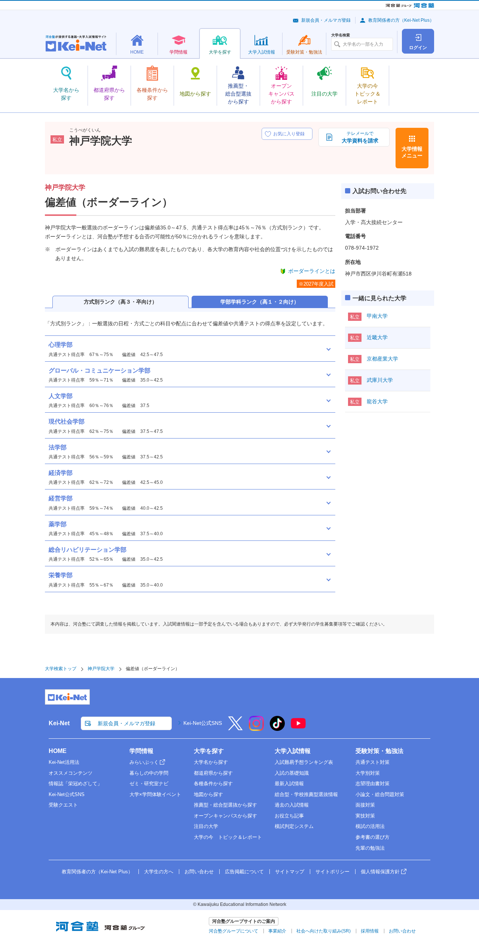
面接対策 (365, 805)
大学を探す (209, 751)
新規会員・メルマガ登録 (326, 20)
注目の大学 (206, 826)
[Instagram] (256, 728)
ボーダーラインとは (311, 271)
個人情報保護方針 (380, 871)
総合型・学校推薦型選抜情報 (306, 794)
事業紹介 (277, 931)
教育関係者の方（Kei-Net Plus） (401, 20)
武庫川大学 (380, 380)
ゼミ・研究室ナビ (148, 783)
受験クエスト (63, 805)
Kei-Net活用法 (64, 762)
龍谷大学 (377, 401)
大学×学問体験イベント (155, 794)
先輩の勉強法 (370, 848)
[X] (235, 728)
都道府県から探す (213, 773)
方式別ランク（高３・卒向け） (120, 302)
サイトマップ (289, 871)
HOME (58, 751)
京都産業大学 (382, 359)
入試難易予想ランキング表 (304, 762)
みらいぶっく (144, 762)
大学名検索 (340, 35)
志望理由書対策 (373, 783)
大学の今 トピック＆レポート (228, 837)
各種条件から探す (213, 783)
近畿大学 (377, 337)
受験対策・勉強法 (379, 751)
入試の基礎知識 (292, 773)
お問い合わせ (199, 871)
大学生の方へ (158, 871)
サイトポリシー (332, 871)
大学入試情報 (293, 751)
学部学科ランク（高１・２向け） (259, 302)
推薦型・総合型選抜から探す (225, 805)
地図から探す (208, 794)
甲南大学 (377, 316)
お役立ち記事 (289, 816)
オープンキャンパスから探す (225, 816)
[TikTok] (277, 728)
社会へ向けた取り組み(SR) (323, 931)
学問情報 (141, 751)
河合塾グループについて (233, 931)
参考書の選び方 (373, 837)
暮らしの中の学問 (148, 773)
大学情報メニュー (412, 152)
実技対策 (365, 816)
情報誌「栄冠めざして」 (75, 783)
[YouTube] (298, 728)
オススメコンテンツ (70, 773)
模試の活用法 (370, 826)
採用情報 (370, 931)
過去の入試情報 (292, 805)
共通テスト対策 (373, 762)
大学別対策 (368, 773)
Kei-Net (59, 723)
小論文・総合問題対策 (380, 794)
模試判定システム (294, 826)
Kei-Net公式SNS (202, 723)
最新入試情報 (289, 783)
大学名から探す (211, 762)
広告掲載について (244, 871)
